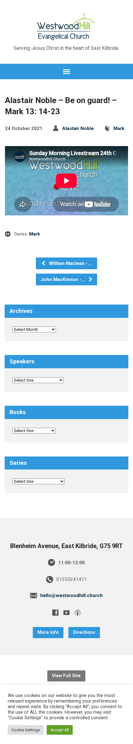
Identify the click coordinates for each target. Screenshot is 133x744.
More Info (48, 632)
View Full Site (66, 675)
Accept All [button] (59, 730)
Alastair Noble (78, 128)
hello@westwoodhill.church (71, 595)
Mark (119, 128)
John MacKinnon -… (63, 279)
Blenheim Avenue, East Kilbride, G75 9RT (66, 546)
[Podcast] (78, 612)
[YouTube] (66, 612)
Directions (84, 632)
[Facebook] (55, 612)
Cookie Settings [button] (25, 730)
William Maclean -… (69, 263)
